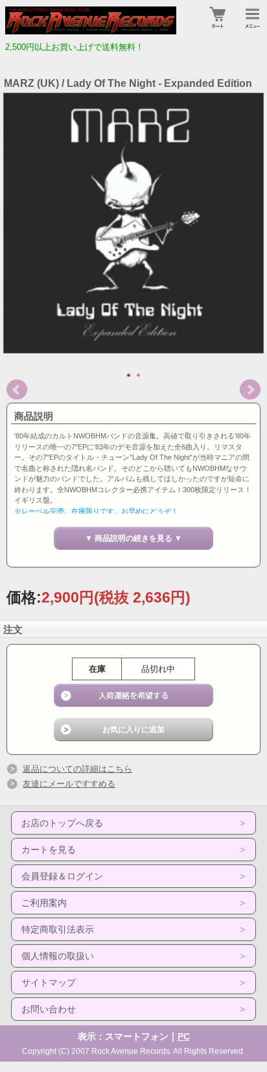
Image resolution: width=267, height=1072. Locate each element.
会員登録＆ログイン (62, 876)
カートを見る (48, 849)
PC (184, 1036)
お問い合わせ (48, 1009)
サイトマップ (48, 982)
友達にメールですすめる (69, 784)
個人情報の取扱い (57, 956)
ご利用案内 (44, 903)
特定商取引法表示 (57, 929)
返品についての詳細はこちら (77, 769)
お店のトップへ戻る (62, 823)
